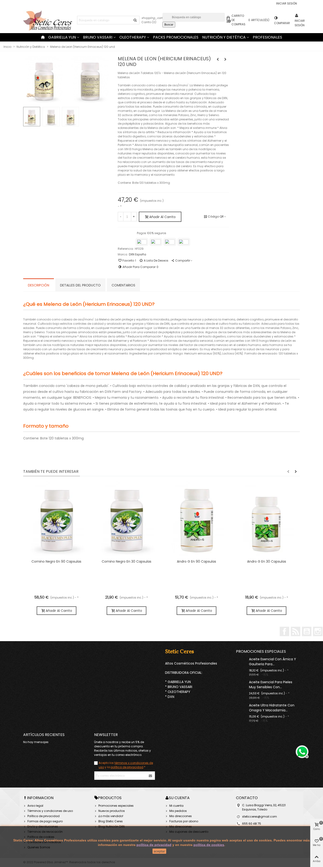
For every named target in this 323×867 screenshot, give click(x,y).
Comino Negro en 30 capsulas (126, 561)
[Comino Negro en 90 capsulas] (56, 519)
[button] (288, 471)
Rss (295, 631)
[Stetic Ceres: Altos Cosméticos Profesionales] (49, 20)
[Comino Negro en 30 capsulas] (126, 519)
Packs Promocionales (175, 37)
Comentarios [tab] (123, 285)
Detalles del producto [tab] (80, 285)
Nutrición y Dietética (224, 37)
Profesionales (267, 37)
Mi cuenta (176, 806)
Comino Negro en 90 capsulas (56, 561)
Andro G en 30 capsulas (266, 561)
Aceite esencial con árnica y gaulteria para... (272, 661)
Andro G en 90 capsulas (196, 561)
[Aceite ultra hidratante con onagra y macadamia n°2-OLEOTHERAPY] (241, 705)
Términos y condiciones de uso (50, 811)
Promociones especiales (261, 651)
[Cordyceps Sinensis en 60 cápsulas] (217, 59)
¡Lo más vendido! (110, 816)
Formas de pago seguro (45, 821)
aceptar (159, 851)
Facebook (284, 631)
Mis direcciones (180, 816)
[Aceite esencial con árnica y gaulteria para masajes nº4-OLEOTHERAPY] (241, 659)
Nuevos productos (111, 811)
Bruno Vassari (97, 37)
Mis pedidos (178, 811)
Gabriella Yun (62, 37)
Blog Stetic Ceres (110, 821)
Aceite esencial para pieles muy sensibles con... (270, 684)
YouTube (306, 631)
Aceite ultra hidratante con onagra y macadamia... (271, 708)
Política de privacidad (43, 816)
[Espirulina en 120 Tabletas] (225, 59)
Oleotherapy (132, 37)
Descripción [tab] (38, 285)
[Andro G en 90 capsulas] (196, 519)
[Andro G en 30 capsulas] (266, 519)
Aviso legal (35, 806)
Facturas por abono (183, 821)
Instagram (318, 631)
